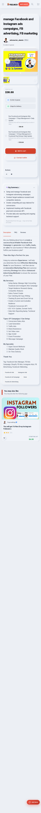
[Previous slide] (7, 61)
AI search (25, 4)
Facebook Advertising (11, 382)
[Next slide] (33, 61)
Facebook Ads (9, 372)
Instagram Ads (22, 372)
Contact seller (22, 158)
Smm (25, 377)
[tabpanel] (20, 311)
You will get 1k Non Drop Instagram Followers (17, 427)
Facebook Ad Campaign (12, 377)
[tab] (20, 73)
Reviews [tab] (23, 232)
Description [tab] (7, 232)
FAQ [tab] (15, 232)
